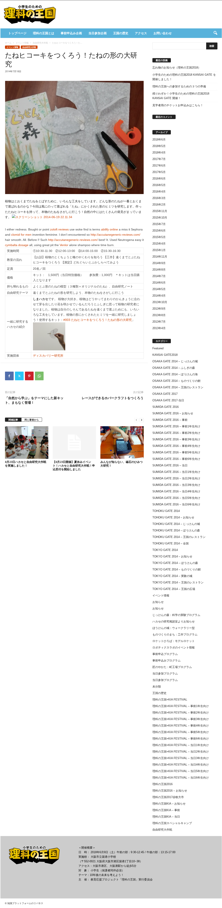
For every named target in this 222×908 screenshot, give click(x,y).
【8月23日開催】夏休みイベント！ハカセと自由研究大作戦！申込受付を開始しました (74, 465)
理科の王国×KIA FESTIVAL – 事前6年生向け (180, 738)
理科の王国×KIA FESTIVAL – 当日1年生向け (180, 745)
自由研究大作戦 (40, 42)
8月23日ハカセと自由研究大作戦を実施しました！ (25, 463)
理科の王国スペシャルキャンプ (172, 823)
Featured (157, 348)
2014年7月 (159, 276)
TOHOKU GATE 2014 (166, 511)
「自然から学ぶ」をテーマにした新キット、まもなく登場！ (34, 400)
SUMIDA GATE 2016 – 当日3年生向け (176, 485)
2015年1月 (159, 250)
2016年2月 (159, 204)
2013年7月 (159, 321)
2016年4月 (159, 191)
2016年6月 (159, 178)
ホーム (8, 42)
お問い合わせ (162, 33)
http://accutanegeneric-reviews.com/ (115, 234)
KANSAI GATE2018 (165, 354)
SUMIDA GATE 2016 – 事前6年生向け (176, 459)
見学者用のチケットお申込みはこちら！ (177, 105)
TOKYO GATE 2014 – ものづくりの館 (176, 569)
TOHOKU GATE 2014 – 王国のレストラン (179, 537)
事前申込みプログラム (166, 660)
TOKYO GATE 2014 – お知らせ (172, 556)
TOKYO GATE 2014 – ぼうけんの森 (175, 563)
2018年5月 (159, 146)
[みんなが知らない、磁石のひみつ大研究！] (122, 442)
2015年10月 (159, 217)
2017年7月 (159, 159)
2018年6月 (159, 139)
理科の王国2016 (162, 784)
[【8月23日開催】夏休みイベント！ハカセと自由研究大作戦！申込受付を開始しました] (74, 442)
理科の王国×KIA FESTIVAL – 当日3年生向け (180, 758)
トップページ (17, 33)
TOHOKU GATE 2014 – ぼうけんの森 (176, 530)
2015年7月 (159, 224)
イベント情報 (22, 42)
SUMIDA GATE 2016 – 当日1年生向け (176, 472)
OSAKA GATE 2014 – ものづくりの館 (176, 380)
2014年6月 (159, 282)
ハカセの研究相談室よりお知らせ (173, 621)
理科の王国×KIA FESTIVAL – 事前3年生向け (180, 719)
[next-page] (141, 420)
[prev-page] (136, 420)
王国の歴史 (120, 33)
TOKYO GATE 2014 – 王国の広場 (173, 589)
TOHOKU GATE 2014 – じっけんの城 (176, 524)
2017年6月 (159, 165)
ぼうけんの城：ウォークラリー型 (173, 628)
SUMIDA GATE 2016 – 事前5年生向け (176, 452)
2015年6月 (159, 230)
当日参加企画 (97, 33)
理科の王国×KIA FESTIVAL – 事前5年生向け (180, 732)
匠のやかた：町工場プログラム (172, 667)
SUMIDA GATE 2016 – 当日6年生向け (176, 504)
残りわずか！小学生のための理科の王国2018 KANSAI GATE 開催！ (180, 96)
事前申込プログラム (165, 654)
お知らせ (158, 602)
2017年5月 (159, 172)
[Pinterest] (29, 376)
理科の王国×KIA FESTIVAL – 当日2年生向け (180, 751)
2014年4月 (159, 295)
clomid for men (21, 234)
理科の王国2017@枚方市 (168, 797)
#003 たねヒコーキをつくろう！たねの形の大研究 (97, 320)
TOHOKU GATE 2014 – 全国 (170, 543)
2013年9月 (159, 308)
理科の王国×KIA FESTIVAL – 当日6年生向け (180, 777)
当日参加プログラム (165, 673)
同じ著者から (31, 419)
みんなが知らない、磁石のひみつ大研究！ (121, 463)
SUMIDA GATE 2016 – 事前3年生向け (176, 439)
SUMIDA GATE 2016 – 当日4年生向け (176, 491)
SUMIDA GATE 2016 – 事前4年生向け (176, 445)
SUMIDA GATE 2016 (165, 406)
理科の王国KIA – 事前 (166, 810)
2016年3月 (159, 198)
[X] (19, 376)
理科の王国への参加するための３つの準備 (179, 86)
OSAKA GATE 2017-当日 (168, 400)
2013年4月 (159, 328)
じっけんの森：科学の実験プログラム (176, 615)
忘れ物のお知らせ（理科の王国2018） (176, 67)
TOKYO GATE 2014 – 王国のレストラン (178, 582)
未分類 (156, 686)
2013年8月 (159, 315)
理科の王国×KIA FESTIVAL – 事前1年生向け (180, 706)
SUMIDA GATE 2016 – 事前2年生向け (176, 432)
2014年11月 (159, 256)
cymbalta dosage (16, 245)
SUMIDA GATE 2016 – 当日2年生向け (176, 478)
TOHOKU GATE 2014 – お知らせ (173, 517)
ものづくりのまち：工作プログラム (175, 634)
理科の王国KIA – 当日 (166, 816)
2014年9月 (159, 263)
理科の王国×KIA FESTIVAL (169, 699)
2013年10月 (159, 302)
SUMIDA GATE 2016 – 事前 (170, 419)
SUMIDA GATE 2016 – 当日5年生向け (176, 498)
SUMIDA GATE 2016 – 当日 (170, 465)
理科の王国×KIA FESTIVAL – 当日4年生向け (180, 764)
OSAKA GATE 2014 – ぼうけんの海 (175, 374)
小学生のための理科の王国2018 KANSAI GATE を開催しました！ (184, 77)
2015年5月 (159, 237)
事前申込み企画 (71, 33)
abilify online (109, 229)
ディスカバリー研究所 (48, 355)
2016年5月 (159, 185)
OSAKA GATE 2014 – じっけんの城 (175, 361)
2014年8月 (159, 269)
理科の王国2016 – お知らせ (169, 790)
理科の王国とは (43, 33)
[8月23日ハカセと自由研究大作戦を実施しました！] (26, 442)
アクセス (141, 33)
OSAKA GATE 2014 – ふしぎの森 (173, 367)
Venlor (64, 245)
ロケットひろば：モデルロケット (173, 641)
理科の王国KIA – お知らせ (169, 803)
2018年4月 (159, 152)
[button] (215, 33)
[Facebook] (9, 376)
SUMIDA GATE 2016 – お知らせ (172, 413)
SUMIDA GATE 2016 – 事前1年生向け (176, 426)
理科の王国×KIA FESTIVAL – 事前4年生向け (180, 725)
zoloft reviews (59, 229)
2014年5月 (159, 289)
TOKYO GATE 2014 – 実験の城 (172, 576)
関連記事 (13, 419)
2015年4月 (159, 243)
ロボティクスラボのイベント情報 (173, 647)
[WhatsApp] (39, 376)
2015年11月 (159, 211)
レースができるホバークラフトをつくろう (113, 398)
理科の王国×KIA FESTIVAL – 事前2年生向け (180, 712)
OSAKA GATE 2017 (165, 393)
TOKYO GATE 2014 (165, 550)
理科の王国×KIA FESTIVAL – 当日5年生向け (180, 771)
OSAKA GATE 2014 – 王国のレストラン (177, 387)
